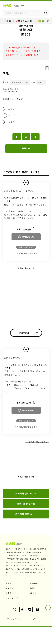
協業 (32, 588)
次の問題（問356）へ (26, 514)
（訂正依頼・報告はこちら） (13, 91)
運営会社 (10, 583)
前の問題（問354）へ (26, 493)
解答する (26, 148)
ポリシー (34, 593)
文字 (33, 82)
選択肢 (6, 82)
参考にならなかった (26, 247)
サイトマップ (12, 598)
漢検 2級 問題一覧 (26, 504)
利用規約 (10, 593)
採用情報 (10, 588)
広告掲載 (34, 583)
